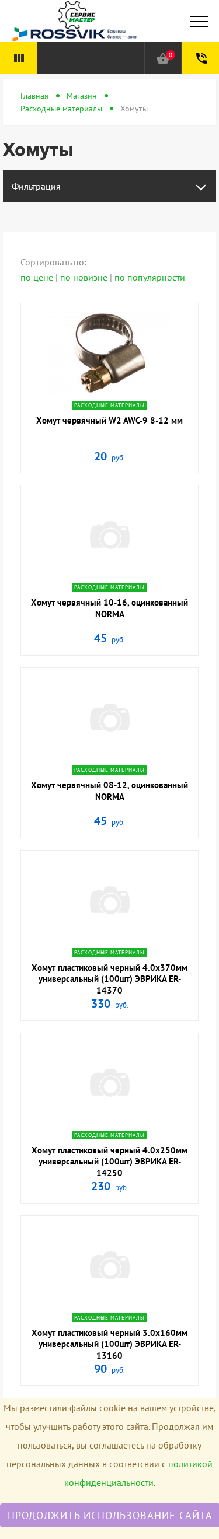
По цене (37, 277)
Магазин (82, 95)
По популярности (149, 277)
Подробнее (109, 392)
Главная (34, 95)
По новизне (85, 277)
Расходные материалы (61, 108)
